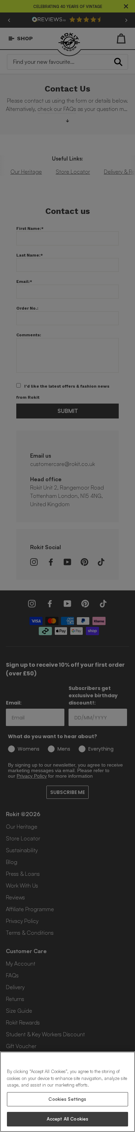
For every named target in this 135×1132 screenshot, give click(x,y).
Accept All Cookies (67, 1119)
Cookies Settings (67, 1099)
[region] (67, 1092)
